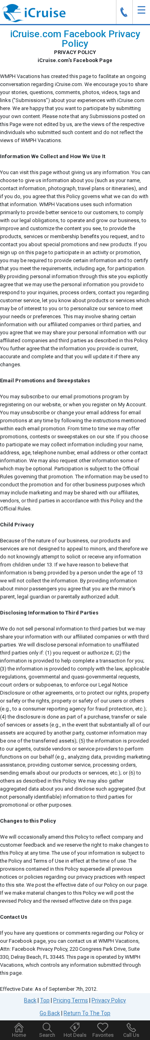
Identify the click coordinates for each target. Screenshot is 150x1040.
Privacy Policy (109, 1000)
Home (19, 1035)
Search (47, 1035)
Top (45, 1000)
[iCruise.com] (34, 12)
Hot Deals (75, 1035)
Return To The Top (87, 1013)
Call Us (131, 1035)
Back (30, 1000)
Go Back (50, 1013)
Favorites (103, 1035)
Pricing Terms (70, 1000)
